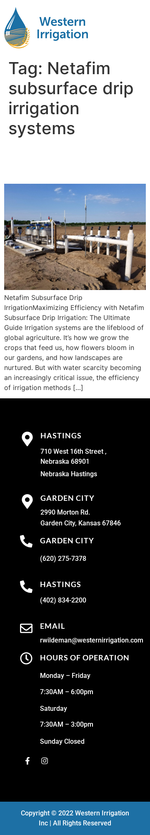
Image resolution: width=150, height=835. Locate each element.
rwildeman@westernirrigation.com (91, 640)
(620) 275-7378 (63, 558)
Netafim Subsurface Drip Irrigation (67, 161)
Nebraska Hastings (68, 474)
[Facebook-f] (27, 760)
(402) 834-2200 (63, 600)
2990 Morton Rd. (65, 512)
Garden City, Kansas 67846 (80, 523)
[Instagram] (44, 760)
